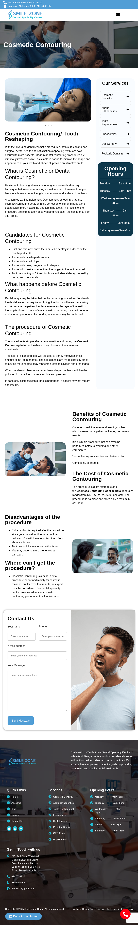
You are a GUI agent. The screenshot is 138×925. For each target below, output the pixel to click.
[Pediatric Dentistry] (127, 153)
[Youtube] (21, 828)
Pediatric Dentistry (112, 153)
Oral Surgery (109, 143)
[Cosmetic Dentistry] (127, 96)
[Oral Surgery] (127, 143)
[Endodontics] (127, 133)
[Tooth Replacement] (127, 122)
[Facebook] (9, 828)
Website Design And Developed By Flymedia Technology (103, 909)
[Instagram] (15, 828)
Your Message (16, 665)
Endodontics (108, 134)
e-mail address (16, 646)
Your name (14, 626)
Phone (43, 626)
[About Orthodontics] (127, 109)
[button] (127, 15)
